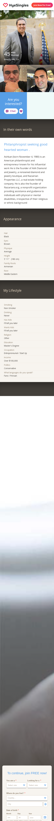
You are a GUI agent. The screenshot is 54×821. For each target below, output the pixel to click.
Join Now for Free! (42, 5)
